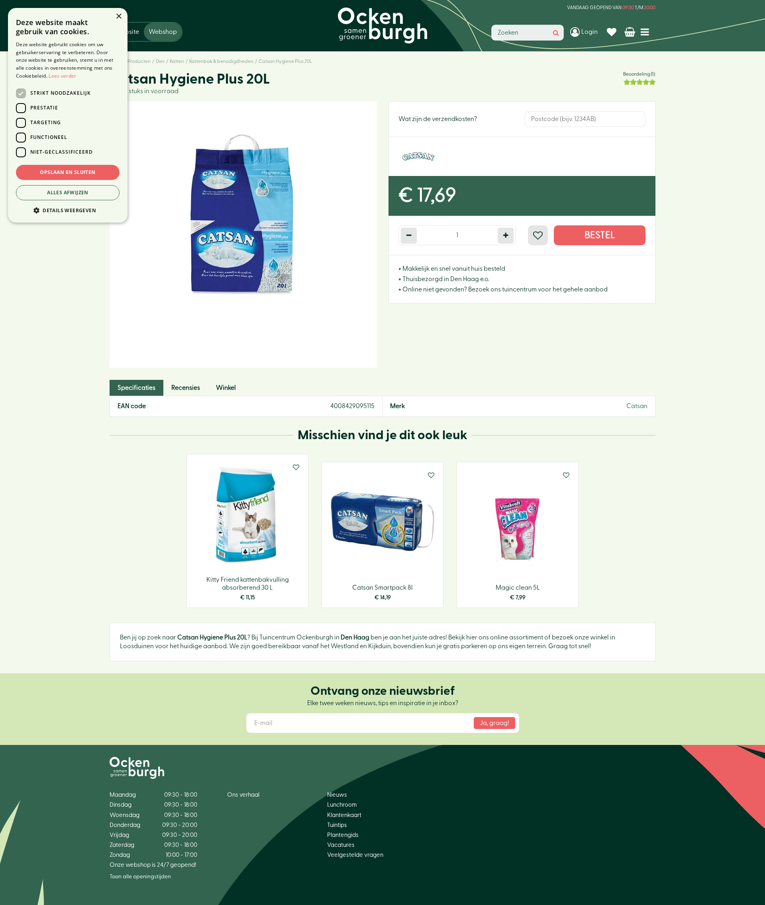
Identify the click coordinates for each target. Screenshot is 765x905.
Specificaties (136, 388)
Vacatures (341, 845)
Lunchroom (342, 805)
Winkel (226, 388)
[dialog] (68, 115)
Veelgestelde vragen (355, 855)
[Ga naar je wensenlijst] (613, 32)
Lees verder (62, 75)
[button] (68, 210)
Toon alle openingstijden (140, 877)
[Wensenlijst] (613, 32)
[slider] (639, 82)
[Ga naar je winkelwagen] (631, 32)
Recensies (185, 388)
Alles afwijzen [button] (67, 192)
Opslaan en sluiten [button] (67, 172)
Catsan (636, 406)
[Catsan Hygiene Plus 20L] (243, 234)
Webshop (163, 32)
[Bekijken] (631, 32)
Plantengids (343, 835)
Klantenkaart (344, 815)
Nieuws (337, 795)
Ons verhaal (243, 795)
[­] (646, 32)
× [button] (119, 17)
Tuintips (337, 825)
